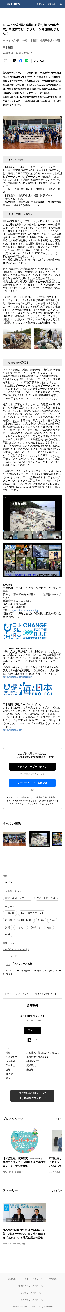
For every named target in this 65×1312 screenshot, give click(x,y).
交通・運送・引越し (47, 898)
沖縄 (7, 927)
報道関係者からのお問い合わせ (32, 1285)
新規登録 (52, 4)
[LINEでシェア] (27, 60)
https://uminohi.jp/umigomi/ (17, 676)
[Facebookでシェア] (21, 60)
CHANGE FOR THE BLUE (18, 920)
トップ (8, 993)
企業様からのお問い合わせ (32, 1292)
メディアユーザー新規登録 (33, 783)
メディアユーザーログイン (33, 766)
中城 (7, 934)
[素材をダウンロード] (36, 60)
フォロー (32, 1030)
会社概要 (12, 1278)
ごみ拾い (20, 927)
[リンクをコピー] (42, 60)
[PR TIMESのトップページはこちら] (13, 4)
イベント (10, 882)
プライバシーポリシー (32, 1278)
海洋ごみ (36, 927)
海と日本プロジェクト (32, 913)
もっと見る (56, 1119)
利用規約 (53, 1278)
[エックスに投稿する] (15, 60)
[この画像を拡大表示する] (14, 839)
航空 (49, 927)
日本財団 (10, 913)
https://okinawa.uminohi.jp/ (25, 610)
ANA (52, 920)
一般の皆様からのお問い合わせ (32, 1299)
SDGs (41, 920)
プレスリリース (23, 993)
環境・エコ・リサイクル (18, 898)
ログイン (41, 4)
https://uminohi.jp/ (12, 729)
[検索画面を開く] (62, 4)
